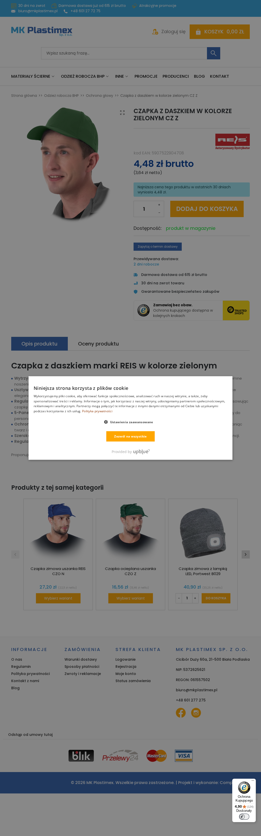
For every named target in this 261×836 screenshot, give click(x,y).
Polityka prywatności (97, 411)
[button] (130, 422)
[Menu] (253, 782)
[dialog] (130, 418)
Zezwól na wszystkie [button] (130, 436)
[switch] (244, 817)
